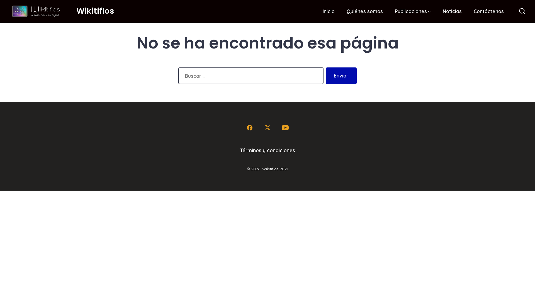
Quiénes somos (365, 11)
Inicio (329, 11)
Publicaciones (411, 11)
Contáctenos (489, 11)
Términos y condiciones (267, 150)
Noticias (452, 11)
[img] (429, 12)
